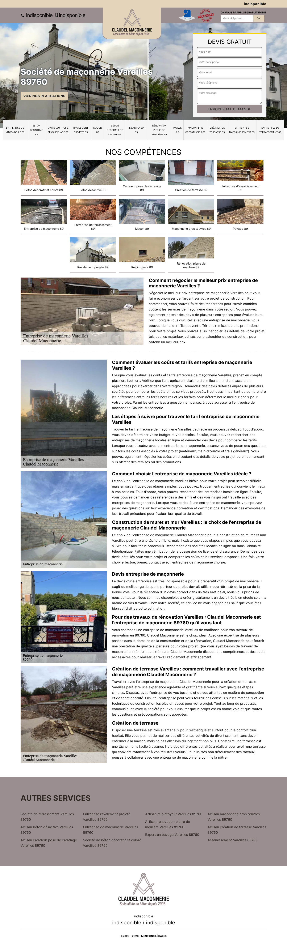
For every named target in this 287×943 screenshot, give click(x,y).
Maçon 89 (97, 130)
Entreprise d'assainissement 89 (242, 130)
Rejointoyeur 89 (136, 130)
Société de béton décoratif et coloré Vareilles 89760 (112, 843)
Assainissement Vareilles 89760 (233, 840)
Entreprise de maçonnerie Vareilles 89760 (110, 830)
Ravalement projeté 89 (80, 130)
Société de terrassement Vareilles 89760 (47, 817)
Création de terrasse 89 (217, 130)
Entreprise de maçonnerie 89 (15, 130)
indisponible (39, 15)
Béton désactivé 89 (36, 130)
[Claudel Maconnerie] (132, 23)
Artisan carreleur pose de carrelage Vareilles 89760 (49, 843)
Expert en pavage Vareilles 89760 (172, 834)
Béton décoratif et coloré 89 (115, 130)
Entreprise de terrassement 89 (270, 130)
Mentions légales (154, 936)
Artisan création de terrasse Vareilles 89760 (237, 830)
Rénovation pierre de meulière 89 (159, 130)
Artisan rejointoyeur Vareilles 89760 (173, 814)
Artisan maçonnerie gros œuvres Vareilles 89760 (234, 817)
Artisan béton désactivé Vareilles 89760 (47, 830)
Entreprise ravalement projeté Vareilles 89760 (106, 817)
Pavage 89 (177, 130)
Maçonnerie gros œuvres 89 (195, 130)
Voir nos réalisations (44, 96)
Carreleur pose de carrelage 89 (57, 130)
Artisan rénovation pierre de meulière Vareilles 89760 (167, 824)
